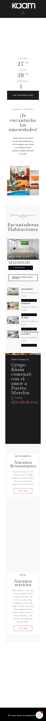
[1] (39, 716)
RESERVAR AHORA (29, 300)
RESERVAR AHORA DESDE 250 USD (22, 277)
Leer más (23, 491)
